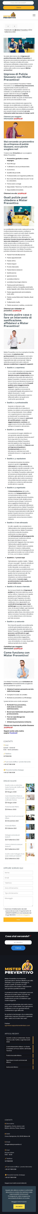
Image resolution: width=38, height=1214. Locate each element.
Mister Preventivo (22, 30)
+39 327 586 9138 (9, 764)
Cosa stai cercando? (18, 936)
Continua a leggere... (23, 915)
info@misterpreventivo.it (13, 1144)
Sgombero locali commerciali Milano (16, 1061)
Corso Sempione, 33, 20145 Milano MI (17, 1136)
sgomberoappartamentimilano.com (17, 1025)
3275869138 (18, 119)
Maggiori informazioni (19, 1202)
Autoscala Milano (12, 1067)
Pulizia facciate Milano (14, 1055)
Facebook (13, 733)
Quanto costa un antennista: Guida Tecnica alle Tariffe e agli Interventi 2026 (18, 1040)
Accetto (19, 1206)
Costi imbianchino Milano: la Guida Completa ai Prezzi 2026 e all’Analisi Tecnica (18, 1049)
